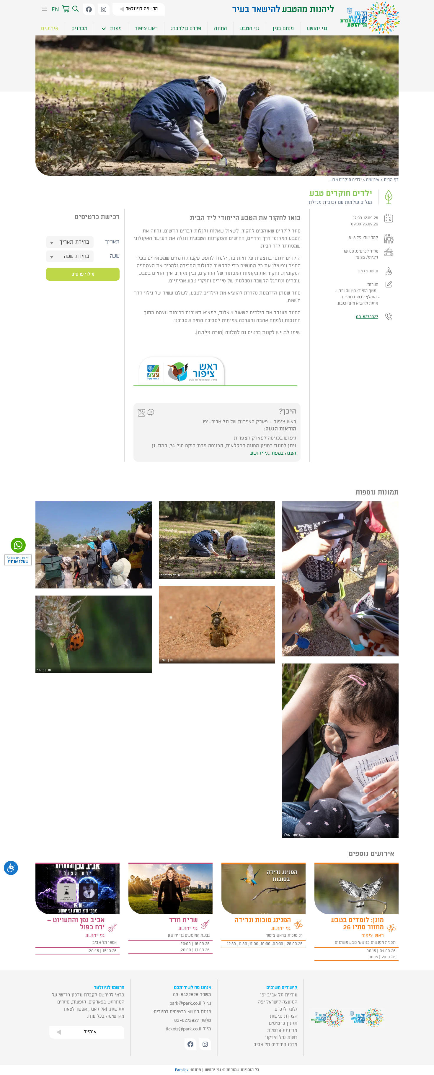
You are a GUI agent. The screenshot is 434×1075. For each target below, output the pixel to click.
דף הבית (391, 180)
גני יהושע (317, 28)
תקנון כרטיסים (283, 1023)
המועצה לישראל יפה (277, 1002)
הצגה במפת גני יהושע (273, 453)
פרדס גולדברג (186, 28)
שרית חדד (183, 920)
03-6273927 (367, 317)
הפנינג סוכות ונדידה (263, 920)
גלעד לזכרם (286, 1009)
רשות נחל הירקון (281, 1037)
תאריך (112, 241)
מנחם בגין (283, 28)
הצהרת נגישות (283, 1016)
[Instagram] (104, 9)
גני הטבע (250, 28)
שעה (115, 255)
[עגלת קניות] (65, 9)
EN (55, 9)
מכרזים (79, 28)
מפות (116, 28)
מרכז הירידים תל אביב (275, 1045)
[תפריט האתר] (42, 9)
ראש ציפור (146, 28)
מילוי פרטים (82, 274)
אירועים (49, 28)
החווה (220, 28)
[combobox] (70, 242)
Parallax (181, 1070)
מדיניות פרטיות (282, 1030)
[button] (74, 9)
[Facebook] (89, 9)
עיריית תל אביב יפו (278, 995)
